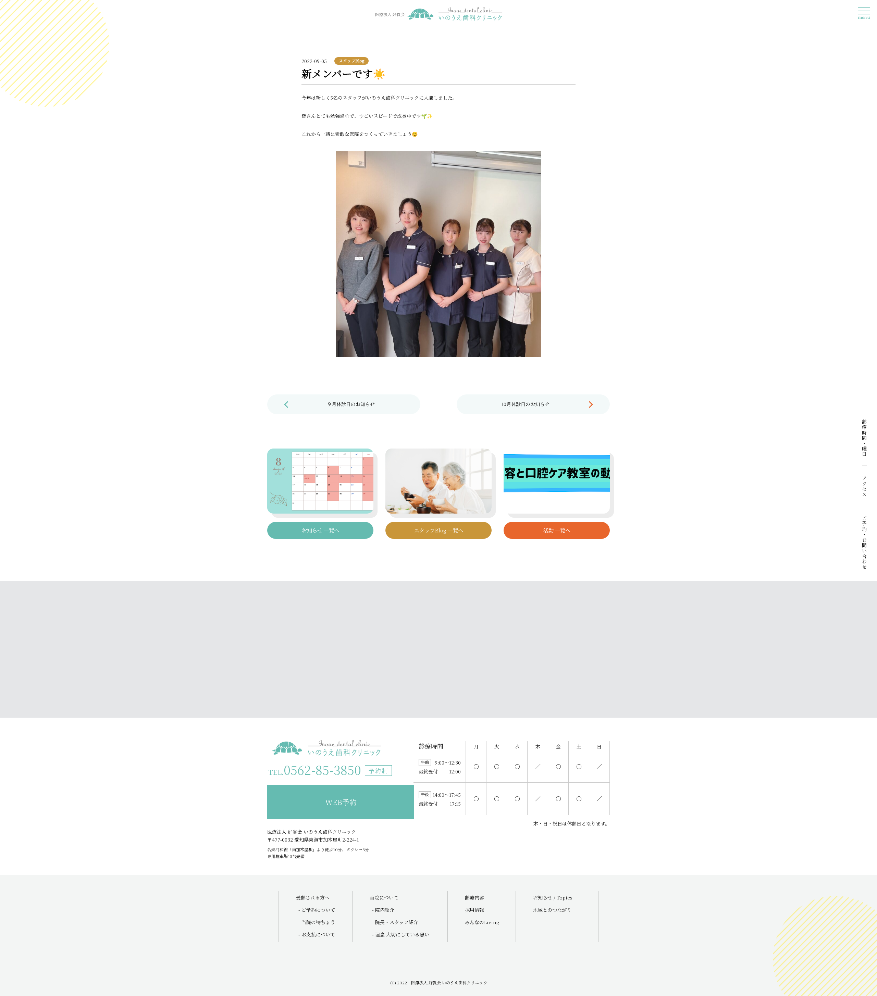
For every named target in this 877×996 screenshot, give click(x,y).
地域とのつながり (552, 909)
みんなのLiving (482, 922)
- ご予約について (316, 909)
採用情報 (474, 909)
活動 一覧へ (556, 530)
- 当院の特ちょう (316, 922)
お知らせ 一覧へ (320, 530)
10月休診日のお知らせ (525, 404)
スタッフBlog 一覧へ (438, 530)
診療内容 (474, 897)
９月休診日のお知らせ (351, 404)
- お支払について (316, 934)
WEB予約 (341, 802)
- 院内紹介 (383, 909)
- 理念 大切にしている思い (400, 934)
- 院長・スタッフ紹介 (395, 922)
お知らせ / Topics (552, 897)
